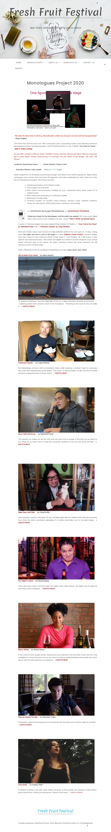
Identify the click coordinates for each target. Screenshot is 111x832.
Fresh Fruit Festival (55, 12)
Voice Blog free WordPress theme (63, 823)
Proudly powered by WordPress (30, 823)
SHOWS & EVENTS (35, 62)
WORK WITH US (70, 62)
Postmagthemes (86, 823)
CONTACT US (88, 62)
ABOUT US (53, 62)
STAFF (54, 169)
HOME (18, 62)
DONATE (18, 68)
